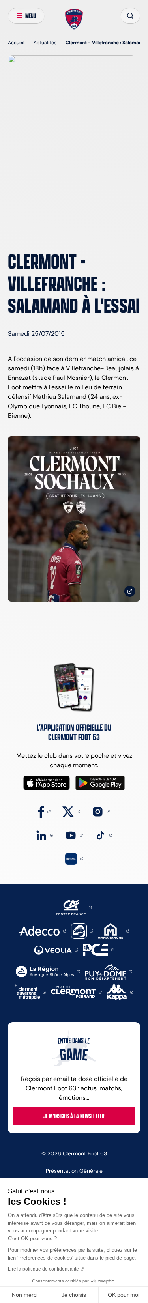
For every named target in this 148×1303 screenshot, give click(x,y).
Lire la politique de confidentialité (43, 1269)
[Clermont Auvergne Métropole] (30, 991)
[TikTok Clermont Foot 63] (103, 834)
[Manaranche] (113, 930)
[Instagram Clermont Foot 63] (101, 811)
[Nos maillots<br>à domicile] (74, 519)
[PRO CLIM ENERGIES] (98, 949)
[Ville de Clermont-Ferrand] (76, 991)
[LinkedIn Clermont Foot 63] (44, 834)
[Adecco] (42, 930)
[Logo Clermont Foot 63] (74, 19)
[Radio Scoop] (82, 930)
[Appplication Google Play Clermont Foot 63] (100, 783)
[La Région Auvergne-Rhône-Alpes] (48, 971)
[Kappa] (120, 991)
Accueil (16, 42)
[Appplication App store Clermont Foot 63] (46, 783)
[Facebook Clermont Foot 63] (44, 811)
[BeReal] (74, 858)
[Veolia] (56, 949)
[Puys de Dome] (108, 971)
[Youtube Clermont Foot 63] (74, 834)
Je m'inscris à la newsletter (74, 1116)
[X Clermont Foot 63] (71, 811)
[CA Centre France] (74, 906)
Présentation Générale (74, 1170)
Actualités (45, 42)
